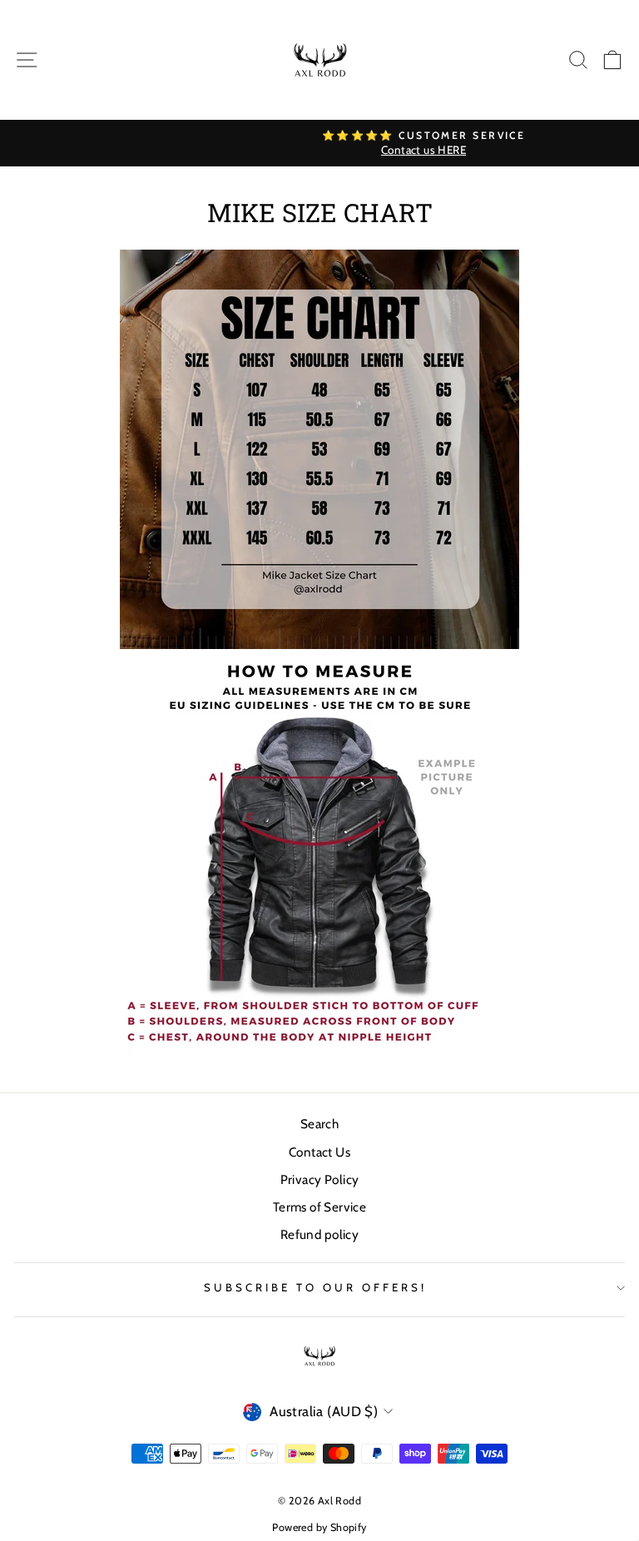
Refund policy (319, 1234)
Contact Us (319, 1152)
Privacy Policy (319, 1179)
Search (319, 1124)
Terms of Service (320, 1207)
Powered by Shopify (319, 1527)
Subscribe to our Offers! (315, 1287)
